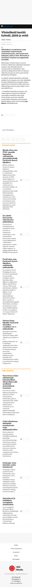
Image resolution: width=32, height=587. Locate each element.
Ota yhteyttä (16, 552)
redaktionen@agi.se (16, 583)
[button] (26, 26)
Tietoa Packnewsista (16, 548)
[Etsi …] (30, 26)
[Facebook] (16, 536)
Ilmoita (16, 555)
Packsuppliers (16, 559)
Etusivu (16, 545)
